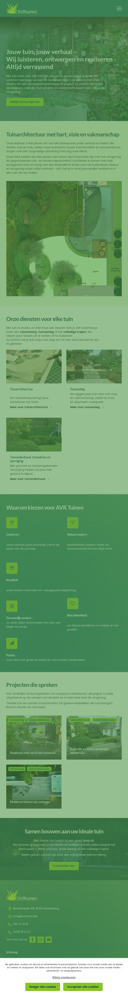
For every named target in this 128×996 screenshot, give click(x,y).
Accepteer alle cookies (83, 987)
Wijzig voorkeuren (64, 977)
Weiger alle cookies (42, 987)
